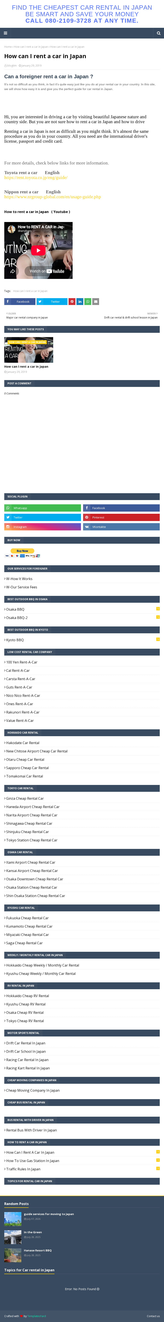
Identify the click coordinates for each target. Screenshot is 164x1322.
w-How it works (19, 578)
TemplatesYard (36, 1316)
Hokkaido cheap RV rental (27, 995)
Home (8, 47)
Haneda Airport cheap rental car (33, 806)
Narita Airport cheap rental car (31, 815)
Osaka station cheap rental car (31, 887)
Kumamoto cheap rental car (29, 926)
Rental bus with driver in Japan (31, 1130)
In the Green (33, 1232)
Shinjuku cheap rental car (27, 831)
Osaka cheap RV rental (25, 1012)
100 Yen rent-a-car (21, 662)
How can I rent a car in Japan (31, 47)
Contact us (153, 1316)
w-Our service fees (21, 587)
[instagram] (42, 526)
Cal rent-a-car (18, 670)
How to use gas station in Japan (82, 1160)
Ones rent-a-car (19, 704)
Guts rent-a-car (19, 687)
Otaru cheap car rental (25, 759)
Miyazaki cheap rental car (27, 934)
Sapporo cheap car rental (27, 767)
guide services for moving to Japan (49, 1214)
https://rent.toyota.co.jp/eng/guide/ (35, 177)
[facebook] (121, 508)
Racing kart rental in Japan (28, 1068)
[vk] (121, 526)
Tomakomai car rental (24, 776)
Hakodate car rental (22, 742)
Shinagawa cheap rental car (29, 823)
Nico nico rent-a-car (23, 695)
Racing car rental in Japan (27, 1059)
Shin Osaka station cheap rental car (35, 895)
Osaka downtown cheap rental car (34, 879)
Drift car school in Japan (26, 1051)
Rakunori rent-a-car (23, 712)
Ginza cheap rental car (25, 798)
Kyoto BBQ (82, 640)
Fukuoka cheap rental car (27, 918)
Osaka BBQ (82, 609)
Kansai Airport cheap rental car (32, 870)
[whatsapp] (42, 508)
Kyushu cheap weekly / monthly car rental (41, 973)
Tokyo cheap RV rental (25, 1021)
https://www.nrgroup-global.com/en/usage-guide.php (52, 196)
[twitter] (42, 517)
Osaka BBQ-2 (82, 617)
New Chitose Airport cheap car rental (36, 751)
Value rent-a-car (20, 720)
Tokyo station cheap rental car (31, 840)
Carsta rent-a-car (20, 679)
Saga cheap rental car (24, 943)
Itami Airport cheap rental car (30, 862)
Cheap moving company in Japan (33, 1090)
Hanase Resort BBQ (38, 1250)
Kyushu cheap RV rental (25, 1004)
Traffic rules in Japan (82, 1169)
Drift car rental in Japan (25, 1043)
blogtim (12, 65)
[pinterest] (121, 517)
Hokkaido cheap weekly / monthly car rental (42, 965)
